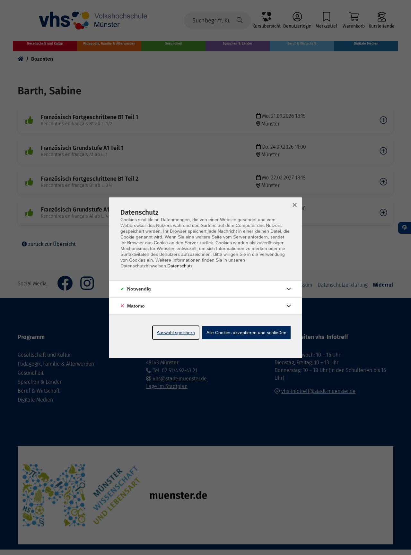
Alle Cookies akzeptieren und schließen (246, 332)
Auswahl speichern (176, 332)
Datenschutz (180, 265)
